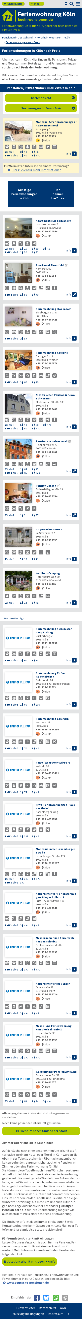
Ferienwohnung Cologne (52, 352)
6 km (46, 140)
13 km (46, 734)
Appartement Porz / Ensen (53, 983)
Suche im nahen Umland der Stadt (43, 1131)
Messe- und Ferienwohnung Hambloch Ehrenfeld (54, 1027)
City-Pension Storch (49, 529)
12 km (46, 777)
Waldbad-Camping (48, 573)
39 (38, 544)
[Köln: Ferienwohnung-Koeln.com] (18, 317)
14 (38, 500)
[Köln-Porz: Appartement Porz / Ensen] (18, 991)
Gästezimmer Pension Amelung (56, 1071)
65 (38, 956)
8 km (46, 647)
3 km (46, 867)
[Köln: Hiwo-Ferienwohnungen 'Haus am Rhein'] (18, 814)
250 (38, 912)
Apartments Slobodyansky (53, 220)
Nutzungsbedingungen (28, 1314)
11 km (46, 588)
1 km (46, 324)
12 (38, 413)
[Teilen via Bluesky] (47, 1298)
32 (38, 280)
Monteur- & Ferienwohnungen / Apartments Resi (56, 123)
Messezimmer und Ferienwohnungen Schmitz (55, 939)
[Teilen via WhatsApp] (57, 1298)
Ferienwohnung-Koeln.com (53, 309)
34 (38, 456)
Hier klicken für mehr (36, 170)
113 (38, 235)
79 (38, 140)
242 (38, 998)
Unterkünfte (13, 4)
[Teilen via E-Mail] (66, 1298)
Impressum (55, 1314)
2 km (46, 456)
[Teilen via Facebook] (38, 1298)
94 (38, 588)
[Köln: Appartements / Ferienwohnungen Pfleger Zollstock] (18, 903)
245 (38, 647)
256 (38, 867)
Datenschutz (47, 1308)
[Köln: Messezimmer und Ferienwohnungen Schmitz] (18, 947)
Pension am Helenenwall (51, 441)
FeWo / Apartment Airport (53, 762)
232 (38, 323)
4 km (46, 280)
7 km (46, 998)
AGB (63, 1308)
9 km (46, 367)
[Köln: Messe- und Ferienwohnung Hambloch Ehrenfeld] (18, 1035)
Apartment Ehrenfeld (50, 265)
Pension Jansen (46, 485)
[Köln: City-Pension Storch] (18, 537)
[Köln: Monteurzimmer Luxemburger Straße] (18, 858)
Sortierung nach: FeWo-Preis (48, 108)
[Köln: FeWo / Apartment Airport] (18, 770)
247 (38, 1086)
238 (38, 823)
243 (38, 691)
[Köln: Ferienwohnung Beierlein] (18, 726)
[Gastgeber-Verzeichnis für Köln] (9, 16)
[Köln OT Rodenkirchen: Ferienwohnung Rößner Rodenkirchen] (18, 682)
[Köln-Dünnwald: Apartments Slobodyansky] (18, 228)
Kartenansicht (53, 98)
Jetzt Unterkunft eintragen (31, 1261)
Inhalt (36, 4)
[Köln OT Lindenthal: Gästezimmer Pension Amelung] (18, 1079)
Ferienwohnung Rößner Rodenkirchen (51, 674)
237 (38, 733)
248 (38, 1044)
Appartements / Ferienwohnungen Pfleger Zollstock (56, 895)
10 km (46, 235)
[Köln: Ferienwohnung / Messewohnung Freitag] (18, 638)
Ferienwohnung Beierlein (52, 719)
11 (38, 367)
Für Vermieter (25, 1308)
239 (38, 777)
